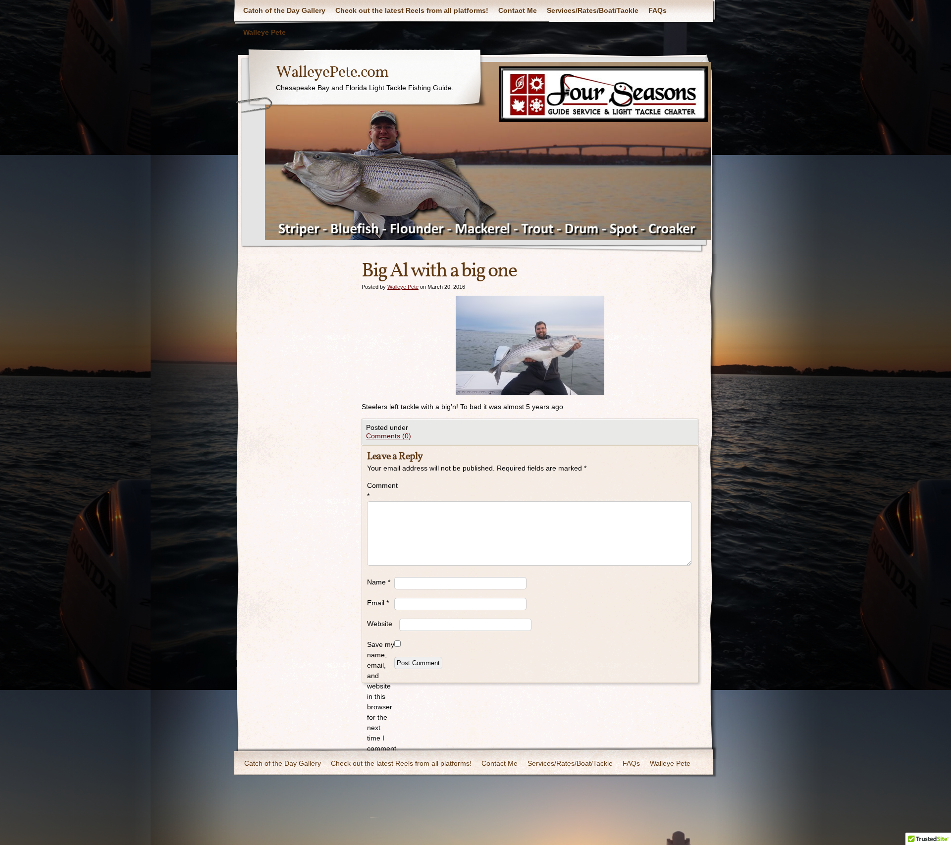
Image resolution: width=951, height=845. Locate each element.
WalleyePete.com (332, 73)
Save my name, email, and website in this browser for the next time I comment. (380, 696)
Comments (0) (388, 436)
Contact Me (517, 10)
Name (378, 582)
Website (379, 624)
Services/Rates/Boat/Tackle (592, 10)
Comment (380, 490)
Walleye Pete (264, 32)
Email (378, 603)
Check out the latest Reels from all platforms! (411, 10)
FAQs (657, 10)
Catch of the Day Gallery (284, 10)
